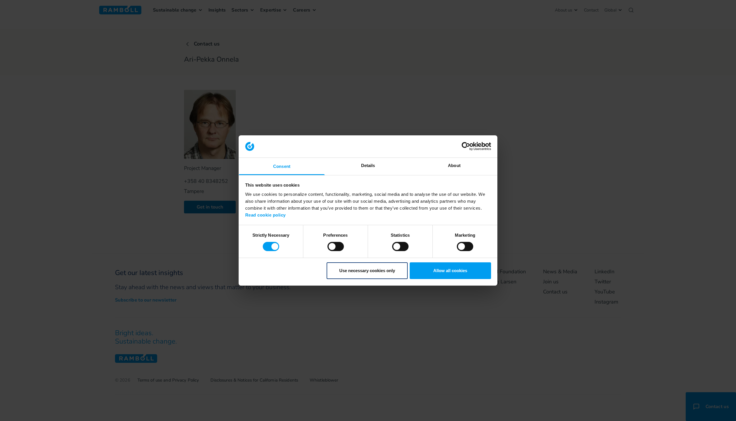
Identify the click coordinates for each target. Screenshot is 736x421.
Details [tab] (368, 165)
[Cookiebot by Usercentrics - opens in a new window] (466, 146)
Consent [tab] (281, 166)
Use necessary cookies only (367, 270)
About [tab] (454, 165)
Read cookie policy (265, 215)
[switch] (335, 246)
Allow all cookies (450, 270)
